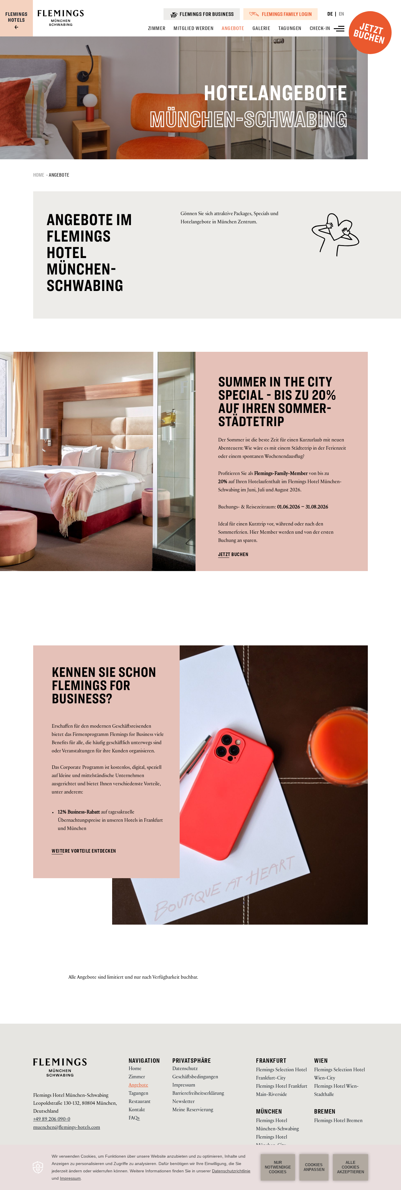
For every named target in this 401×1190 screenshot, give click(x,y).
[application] (200, 1167)
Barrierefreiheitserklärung (198, 1094)
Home (39, 175)
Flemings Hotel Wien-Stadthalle (336, 1091)
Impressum (183, 1085)
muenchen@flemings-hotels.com (66, 1128)
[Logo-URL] (61, 25)
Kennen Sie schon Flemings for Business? (104, 685)
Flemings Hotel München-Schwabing (70, 1096)
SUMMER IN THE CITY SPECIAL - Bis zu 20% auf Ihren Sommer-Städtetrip (277, 401)
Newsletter (183, 1102)
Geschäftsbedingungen (195, 1077)
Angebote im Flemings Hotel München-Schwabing (89, 253)
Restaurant (140, 1102)
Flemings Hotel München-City (271, 1142)
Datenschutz (185, 1069)
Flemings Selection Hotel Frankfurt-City (281, 1074)
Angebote (59, 175)
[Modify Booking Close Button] (239, 1065)
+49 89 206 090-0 (51, 1119)
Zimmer (137, 1077)
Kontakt (137, 1110)
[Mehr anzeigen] (339, 28)
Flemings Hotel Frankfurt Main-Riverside (281, 1091)
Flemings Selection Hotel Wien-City (339, 1074)
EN (341, 13)
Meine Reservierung (192, 1110)
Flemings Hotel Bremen (338, 1121)
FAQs (134, 1118)
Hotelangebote (275, 93)
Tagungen (138, 1094)
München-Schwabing (248, 119)
